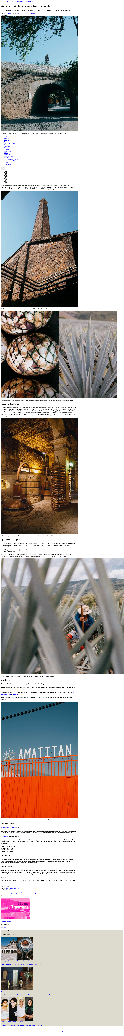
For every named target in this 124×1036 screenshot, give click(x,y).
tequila (36, 893)
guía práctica (19, 893)
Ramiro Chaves (21, 13)
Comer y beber (11, 893)
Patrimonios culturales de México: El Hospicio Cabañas (21, 964)
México (11, 1)
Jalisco (6, 1)
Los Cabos (7, 151)
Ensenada (7, 148)
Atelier (3, 991)
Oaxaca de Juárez (9, 156)
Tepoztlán (7, 146)
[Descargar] (15, 918)
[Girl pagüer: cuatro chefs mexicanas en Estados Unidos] (17, 1020)
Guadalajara (7, 141)
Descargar (4, 927)
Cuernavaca (7, 145)
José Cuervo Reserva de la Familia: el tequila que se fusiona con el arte (27, 995)
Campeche (7, 138)
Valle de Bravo (8, 164)
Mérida (6, 153)
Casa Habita (4, 836)
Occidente (28, 1)
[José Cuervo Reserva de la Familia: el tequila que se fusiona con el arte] (17, 990)
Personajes (20, 1021)
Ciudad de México (9, 143)
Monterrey (7, 154)
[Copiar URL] (5, 182)
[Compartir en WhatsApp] (5, 179)
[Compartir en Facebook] (5, 173)
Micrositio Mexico (19, 1)
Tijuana (6, 149)
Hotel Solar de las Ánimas (9, 827)
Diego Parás (7, 13)
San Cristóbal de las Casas (11, 159)
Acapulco (7, 136)
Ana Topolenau (31, 13)
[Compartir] (3, 168)
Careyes (6, 140)
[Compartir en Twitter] (5, 176)
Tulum (6, 162)
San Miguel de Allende (11, 161)
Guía (2, 1)
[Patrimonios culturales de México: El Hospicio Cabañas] (17, 959)
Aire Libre (4, 893)
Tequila (34, 1)
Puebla (6, 158)
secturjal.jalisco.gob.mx (12, 888)
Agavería (15, 694)
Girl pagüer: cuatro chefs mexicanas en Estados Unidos (21, 1025)
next (62, 1031)
